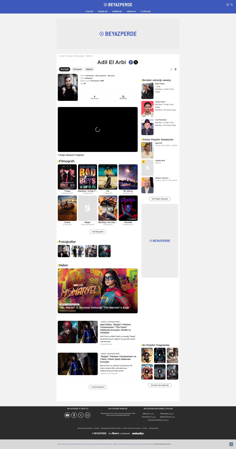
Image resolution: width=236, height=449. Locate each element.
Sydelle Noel (160, 160)
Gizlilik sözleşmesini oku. (162, 444)
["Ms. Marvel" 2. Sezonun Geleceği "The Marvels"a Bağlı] (98, 290)
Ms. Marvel (128, 191)
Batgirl (87, 222)
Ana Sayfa (62, 56)
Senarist (111, 76)
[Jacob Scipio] (147, 109)
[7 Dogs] (67, 177)
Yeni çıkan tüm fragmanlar (160, 385)
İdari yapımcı (101, 76)
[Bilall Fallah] (147, 91)
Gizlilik (145, 428)
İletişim (97, 428)
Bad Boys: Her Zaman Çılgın (107, 222)
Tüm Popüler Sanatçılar (160, 199)
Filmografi (66, 161)
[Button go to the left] (171, 69)
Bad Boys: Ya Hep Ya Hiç (87, 191)
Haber (63, 265)
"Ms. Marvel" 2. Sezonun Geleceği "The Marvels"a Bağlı (94, 307)
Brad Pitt (158, 143)
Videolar (131, 11)
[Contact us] (88, 415)
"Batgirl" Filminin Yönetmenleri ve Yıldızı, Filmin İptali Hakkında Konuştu (118, 359)
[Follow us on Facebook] (74, 415)
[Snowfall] (128, 208)
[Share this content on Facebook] (131, 62)
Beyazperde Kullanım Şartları (111, 428)
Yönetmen (90, 76)
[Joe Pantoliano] (147, 127)
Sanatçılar (70, 56)
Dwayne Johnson (161, 178)
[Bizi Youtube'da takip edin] (68, 415)
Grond (67, 222)
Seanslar (102, 11)
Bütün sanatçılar (79, 56)
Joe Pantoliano (161, 120)
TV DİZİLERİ (145, 11)
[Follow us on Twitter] (81, 415)
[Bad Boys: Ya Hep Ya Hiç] (87, 177)
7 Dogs (67, 191)
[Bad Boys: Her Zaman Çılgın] (107, 208)
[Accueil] (118, 5)
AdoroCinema (165, 417)
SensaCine (146, 417)
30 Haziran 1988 (97, 81)
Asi (107, 191)
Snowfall (128, 222)
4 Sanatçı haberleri (97, 387)
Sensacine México (155, 420)
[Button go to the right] (175, 69)
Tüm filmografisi (97, 232)
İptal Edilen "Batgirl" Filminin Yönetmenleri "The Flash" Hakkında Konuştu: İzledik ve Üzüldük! (115, 328)
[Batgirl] (87, 208)
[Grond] (67, 208)
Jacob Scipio (160, 102)
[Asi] (107, 177)
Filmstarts (164, 414)
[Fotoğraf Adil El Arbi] (64, 251)
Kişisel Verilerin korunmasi (132, 428)
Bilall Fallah (159, 84)
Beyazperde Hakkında (85, 428)
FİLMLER (89, 11)
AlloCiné (146, 414)
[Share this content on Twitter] (136, 62)
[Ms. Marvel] (128, 177)
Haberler (117, 11)
